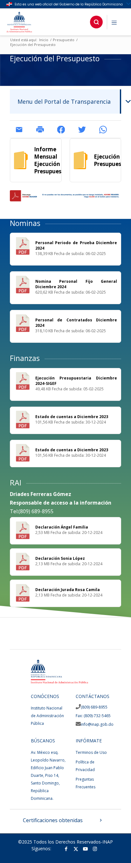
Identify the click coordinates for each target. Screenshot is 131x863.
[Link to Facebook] (66, 848)
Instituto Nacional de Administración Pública (47, 715)
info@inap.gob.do (97, 724)
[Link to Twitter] (75, 848)
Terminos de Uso (91, 752)
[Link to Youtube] (85, 848)
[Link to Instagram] (95, 848)
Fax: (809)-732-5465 (93, 715)
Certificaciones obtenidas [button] (53, 820)
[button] (96, 22)
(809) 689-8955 (94, 707)
